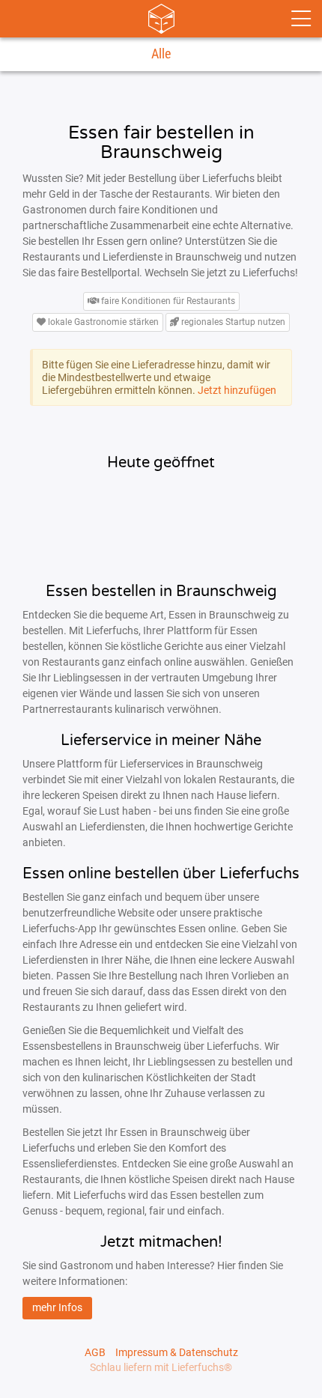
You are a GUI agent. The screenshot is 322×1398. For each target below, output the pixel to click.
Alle (161, 53)
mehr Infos (57, 1307)
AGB (95, 1352)
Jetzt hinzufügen (237, 390)
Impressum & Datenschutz (176, 1352)
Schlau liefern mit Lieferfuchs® (161, 1367)
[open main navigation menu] (301, 18)
